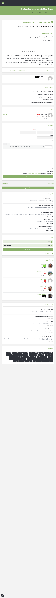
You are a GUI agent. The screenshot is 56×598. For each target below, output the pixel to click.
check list (13, 70)
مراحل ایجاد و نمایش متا (48, 198)
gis (46, 352)
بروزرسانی (9, 352)
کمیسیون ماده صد (41, 361)
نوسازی (14, 357)
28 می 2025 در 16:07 (41, 116)
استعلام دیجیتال (19, 352)
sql (43, 352)
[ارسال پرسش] (2, 595)
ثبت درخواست (41, 354)
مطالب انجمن (28, 188)
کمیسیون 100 (12, 359)
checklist (18, 70)
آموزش (30, 352)
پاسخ (4, 114)
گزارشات (21, 361)
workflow (36, 352)
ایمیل (34, 129)
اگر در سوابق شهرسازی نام (47, 336)
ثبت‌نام (43, 253)
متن (4, 143)
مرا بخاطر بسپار (48, 253)
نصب (26, 357)
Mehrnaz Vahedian (41, 272)
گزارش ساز (16, 361)
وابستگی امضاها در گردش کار (46, 97)
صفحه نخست (51, 12)
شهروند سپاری (44, 357)
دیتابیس (17, 354)
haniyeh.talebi (49, 230)
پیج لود (43, 359)
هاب (10, 357)
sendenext (23, 70)
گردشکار (34, 361)
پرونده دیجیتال (49, 359)
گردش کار (30, 361)
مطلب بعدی (5, 183)
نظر (52, 140)
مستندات (30, 357)
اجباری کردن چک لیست (47, 33)
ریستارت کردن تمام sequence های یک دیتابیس (42, 102)
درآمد (36, 354)
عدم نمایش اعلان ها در (48, 321)
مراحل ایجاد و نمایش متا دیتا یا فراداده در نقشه (42, 92)
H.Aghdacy (49, 202)
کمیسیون (17, 359)
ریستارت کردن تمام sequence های (45, 226)
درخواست (31, 354)
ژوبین (34, 359)
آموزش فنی (26, 352)
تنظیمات (46, 354)
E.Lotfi (49, 26)
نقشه (18, 357)
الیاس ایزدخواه (44, 114)
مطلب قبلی (50, 183)
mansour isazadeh (41, 294)
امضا (13, 352)
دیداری (8, 143)
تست (51, 354)
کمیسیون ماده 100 (49, 361)
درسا (27, 354)
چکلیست (4, 70)
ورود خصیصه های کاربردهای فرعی (45, 94)
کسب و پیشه (23, 359)
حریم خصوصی (31, 173)
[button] (48, 146)
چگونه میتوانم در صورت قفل (47, 309)
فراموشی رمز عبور (7, 245)
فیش (35, 357)
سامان (8, 354)
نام (52, 129)
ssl (40, 352)
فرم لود (38, 357)
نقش (22, 357)
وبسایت (51, 135)
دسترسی (22, 354)
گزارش (25, 361)
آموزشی (31, 26)
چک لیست (9, 70)
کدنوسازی (29, 359)
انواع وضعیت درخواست (47, 100)
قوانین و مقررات (49, 171)
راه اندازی (12, 354)
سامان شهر (50, 357)
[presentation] (48, 147)
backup (50, 352)
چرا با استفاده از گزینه (48, 329)
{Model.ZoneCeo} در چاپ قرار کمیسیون (44, 316)
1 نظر (26, 26)
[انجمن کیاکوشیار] (52, 3)
